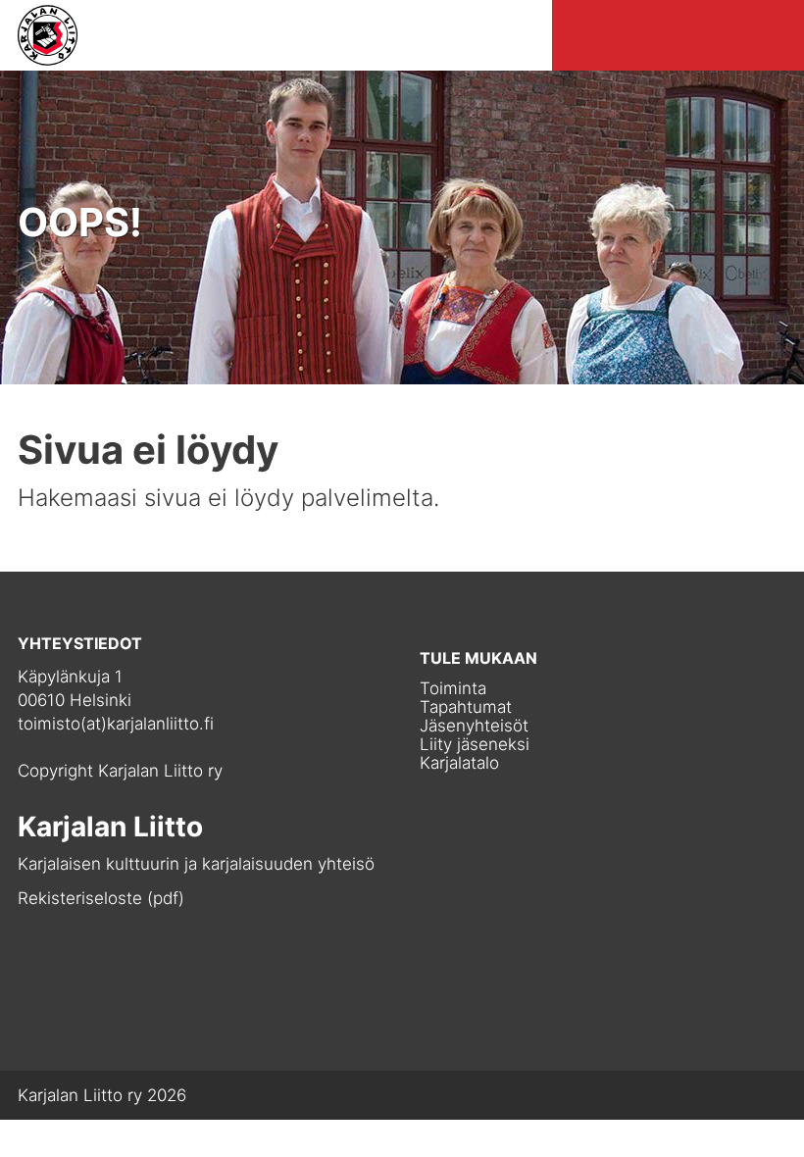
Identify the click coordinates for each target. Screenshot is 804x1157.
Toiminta (453, 688)
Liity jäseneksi (474, 744)
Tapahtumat (466, 707)
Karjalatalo (459, 763)
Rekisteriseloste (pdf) (101, 898)
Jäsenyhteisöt (474, 726)
